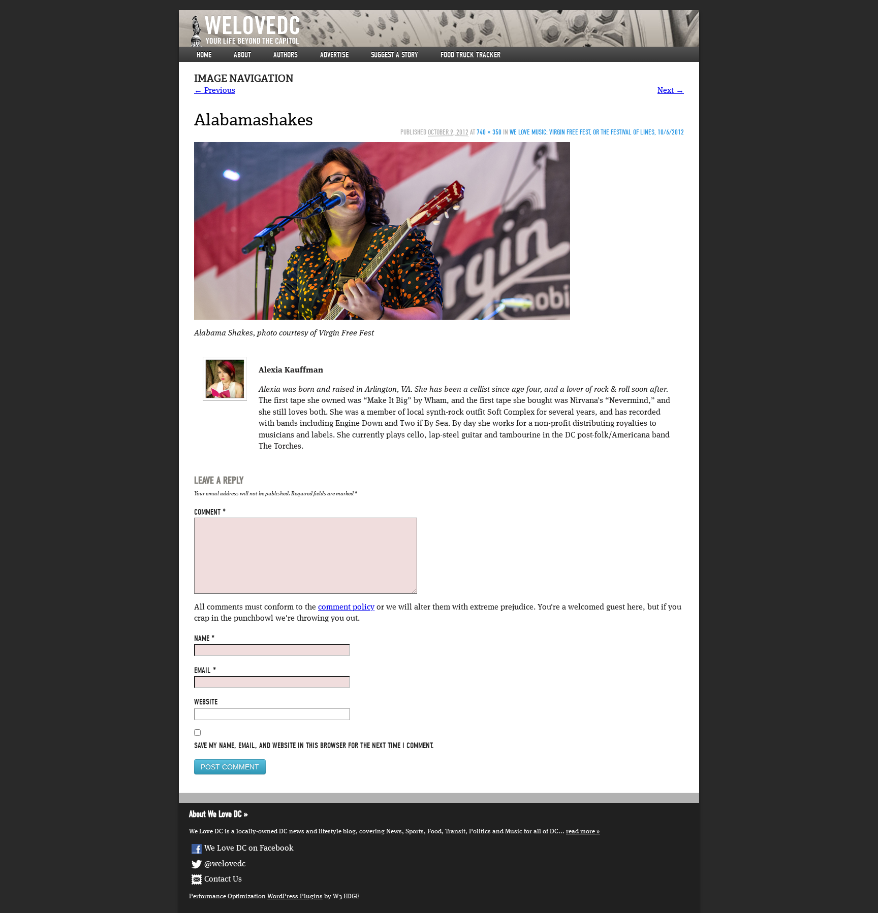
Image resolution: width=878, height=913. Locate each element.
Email (205, 670)
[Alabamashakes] (382, 231)
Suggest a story (394, 54)
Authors (285, 54)
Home (204, 54)
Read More (580, 831)
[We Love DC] (444, 31)
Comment (210, 512)
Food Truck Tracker (470, 54)
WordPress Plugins (295, 896)
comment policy (346, 607)
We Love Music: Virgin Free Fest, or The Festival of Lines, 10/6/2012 (597, 132)
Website (205, 701)
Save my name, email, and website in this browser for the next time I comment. (314, 745)
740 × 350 (489, 132)
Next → (670, 91)
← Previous (214, 91)
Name (204, 638)
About (242, 54)
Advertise (334, 54)
